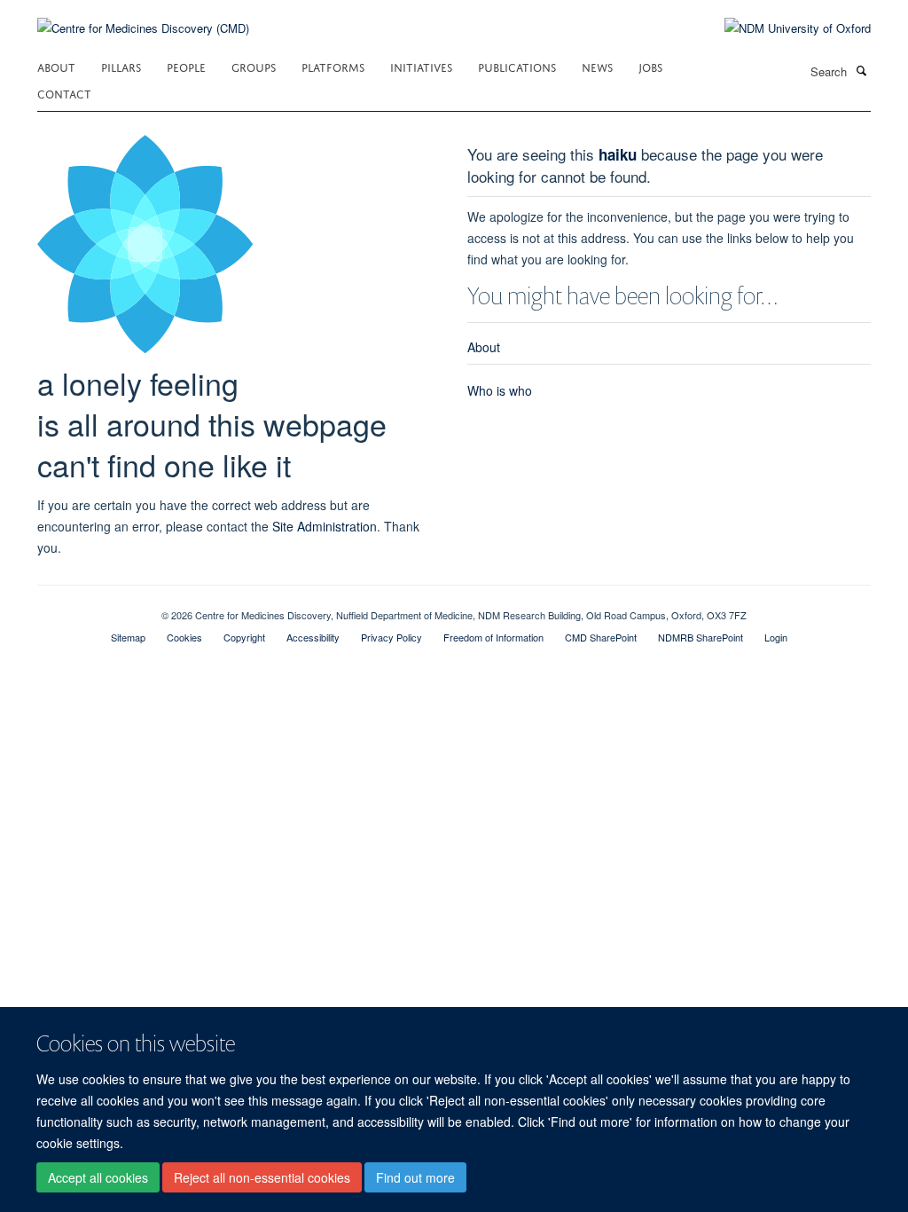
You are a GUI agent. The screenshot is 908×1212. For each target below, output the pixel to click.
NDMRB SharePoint (700, 637)
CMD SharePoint (601, 637)
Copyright (244, 637)
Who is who (499, 390)
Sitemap (128, 637)
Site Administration (324, 526)
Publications (517, 66)
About (56, 66)
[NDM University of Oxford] (784, 28)
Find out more (415, 1177)
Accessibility (313, 637)
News (597, 66)
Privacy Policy (391, 637)
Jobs (650, 66)
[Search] (861, 70)
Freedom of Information (493, 637)
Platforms (332, 66)
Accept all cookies (98, 1177)
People (186, 66)
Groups (253, 66)
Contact (64, 92)
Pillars (121, 66)
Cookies (184, 637)
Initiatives (421, 66)
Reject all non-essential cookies (262, 1177)
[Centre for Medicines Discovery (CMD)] (143, 17)
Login (775, 637)
